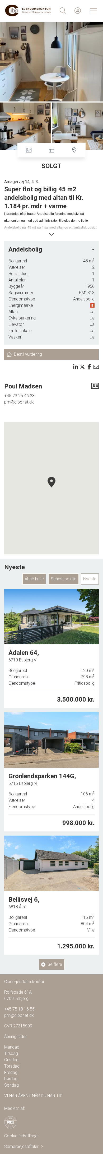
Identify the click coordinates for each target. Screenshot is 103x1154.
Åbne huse (34, 578)
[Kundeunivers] (77, 10)
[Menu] (92, 10)
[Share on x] (82, 366)
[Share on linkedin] (75, 366)
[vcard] (95, 386)
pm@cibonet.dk (19, 402)
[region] (51, 488)
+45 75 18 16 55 (19, 1009)
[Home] (28, 10)
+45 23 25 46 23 (19, 395)
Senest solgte (63, 578)
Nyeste (89, 578)
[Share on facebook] (89, 366)
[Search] (63, 10)
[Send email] (96, 366)
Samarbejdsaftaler (21, 1146)
